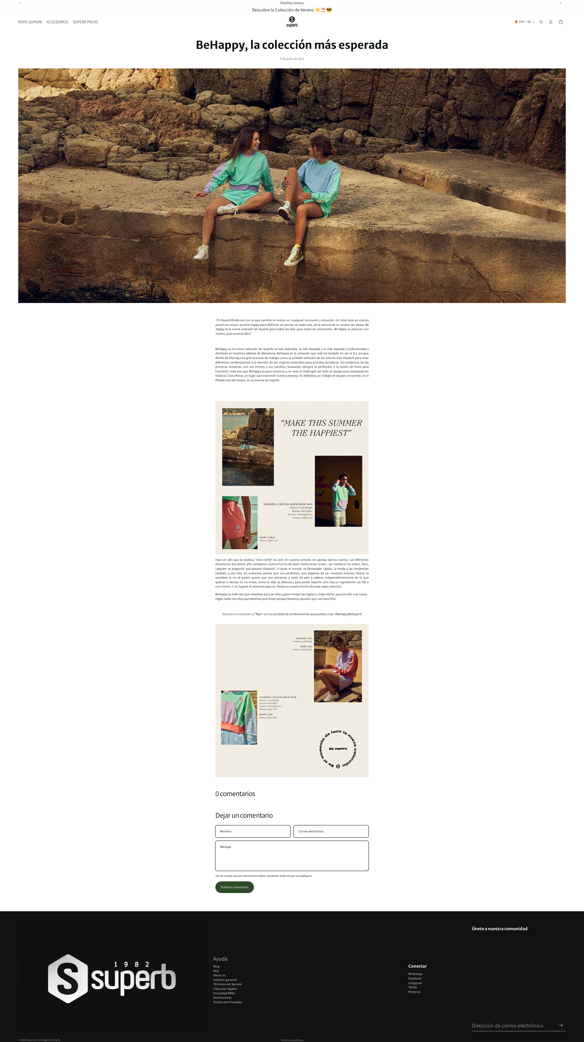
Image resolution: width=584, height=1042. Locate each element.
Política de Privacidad (227, 1002)
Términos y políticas (292, 1040)
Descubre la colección (237, 614)
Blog (216, 966)
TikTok (412, 987)
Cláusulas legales (225, 989)
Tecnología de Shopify (48, 1040)
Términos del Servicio (227, 984)
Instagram (415, 983)
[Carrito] (561, 22)
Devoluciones (222, 997)
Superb (31, 1040)
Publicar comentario (234, 887)
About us (219, 975)
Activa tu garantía (225, 980)
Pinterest (414, 992)
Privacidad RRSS (224, 993)
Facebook (415, 978)
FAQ (216, 971)
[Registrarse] (561, 1025)
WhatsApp (415, 974)
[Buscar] (541, 22)
